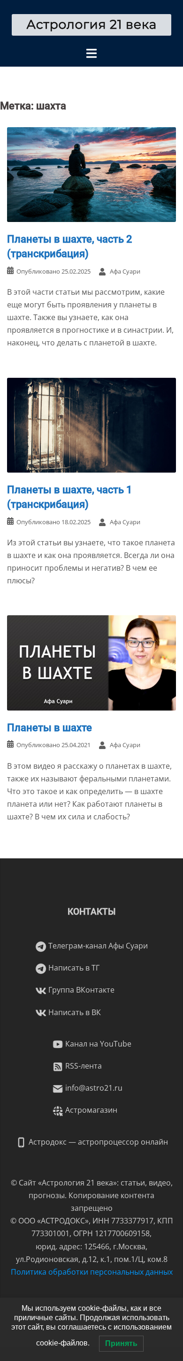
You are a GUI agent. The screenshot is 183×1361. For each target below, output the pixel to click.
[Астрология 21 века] (92, 24)
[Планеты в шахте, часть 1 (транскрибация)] (91, 424)
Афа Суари (125, 271)
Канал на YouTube (97, 1044)
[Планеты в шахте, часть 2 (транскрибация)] (91, 173)
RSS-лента (82, 1066)
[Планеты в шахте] (91, 662)
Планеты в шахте (49, 728)
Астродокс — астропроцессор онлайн (97, 1142)
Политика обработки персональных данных (92, 1272)
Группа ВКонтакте (80, 990)
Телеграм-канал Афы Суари (97, 945)
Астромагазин (90, 1110)
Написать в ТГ (72, 968)
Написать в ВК (73, 1012)
